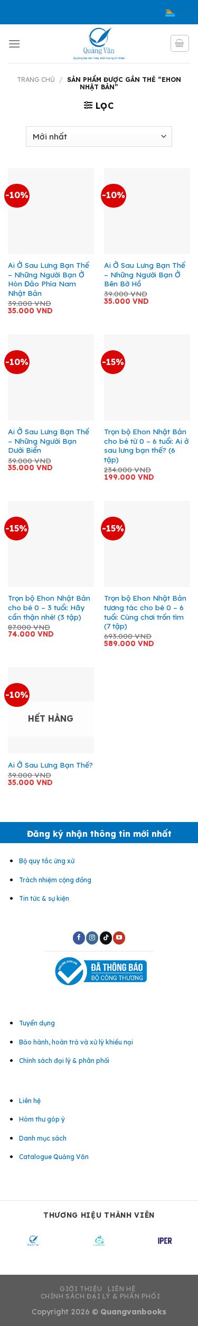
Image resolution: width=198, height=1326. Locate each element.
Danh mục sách (43, 1138)
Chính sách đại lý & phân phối (101, 1296)
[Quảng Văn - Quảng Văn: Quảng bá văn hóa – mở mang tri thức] (99, 43)
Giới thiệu (81, 1289)
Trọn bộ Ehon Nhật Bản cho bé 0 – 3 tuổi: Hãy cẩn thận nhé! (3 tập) (49, 607)
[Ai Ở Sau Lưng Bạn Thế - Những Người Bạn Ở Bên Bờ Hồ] (147, 211)
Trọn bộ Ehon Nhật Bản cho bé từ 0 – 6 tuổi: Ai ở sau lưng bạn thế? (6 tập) (146, 445)
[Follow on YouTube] (119, 937)
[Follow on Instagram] (92, 937)
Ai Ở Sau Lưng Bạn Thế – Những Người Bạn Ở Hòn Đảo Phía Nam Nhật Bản (48, 278)
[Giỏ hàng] (180, 43)
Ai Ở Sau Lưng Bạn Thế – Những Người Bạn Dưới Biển (48, 440)
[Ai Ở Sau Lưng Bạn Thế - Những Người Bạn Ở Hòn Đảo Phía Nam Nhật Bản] (51, 211)
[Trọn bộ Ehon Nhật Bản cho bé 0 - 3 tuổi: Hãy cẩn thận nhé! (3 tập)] (51, 544)
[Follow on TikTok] (106, 937)
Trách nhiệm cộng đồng (55, 880)
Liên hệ (122, 1289)
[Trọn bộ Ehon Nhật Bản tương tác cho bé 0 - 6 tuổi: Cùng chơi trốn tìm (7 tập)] (147, 544)
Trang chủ (36, 79)
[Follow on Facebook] (79, 937)
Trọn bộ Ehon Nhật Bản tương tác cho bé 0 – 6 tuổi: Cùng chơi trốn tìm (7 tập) (145, 611)
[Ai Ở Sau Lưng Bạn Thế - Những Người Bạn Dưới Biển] (51, 377)
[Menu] (14, 44)
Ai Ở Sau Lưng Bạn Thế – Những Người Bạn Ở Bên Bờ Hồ (144, 274)
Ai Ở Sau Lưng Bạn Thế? (50, 764)
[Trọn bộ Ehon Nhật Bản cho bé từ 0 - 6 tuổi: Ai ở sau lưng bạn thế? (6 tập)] (147, 377)
